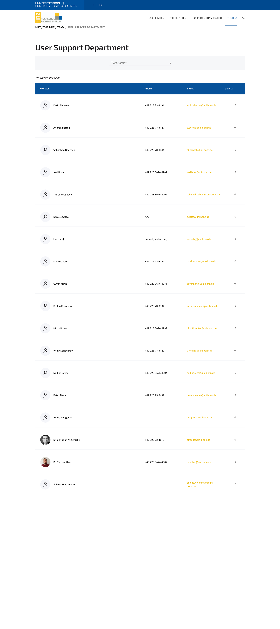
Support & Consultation (207, 17)
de (93, 5)
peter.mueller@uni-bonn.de (201, 395)
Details (229, 88)
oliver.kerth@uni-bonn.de (200, 283)
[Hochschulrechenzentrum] (48, 17)
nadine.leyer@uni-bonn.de (201, 372)
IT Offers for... (178, 17)
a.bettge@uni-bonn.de (199, 127)
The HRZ (232, 17)
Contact (44, 88)
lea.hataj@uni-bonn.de (199, 239)
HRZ (38, 27)
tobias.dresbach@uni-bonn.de (203, 194)
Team (60, 27)
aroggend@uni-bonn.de (199, 417)
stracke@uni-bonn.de (198, 439)
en (100, 5)
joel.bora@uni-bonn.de (199, 172)
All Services (156, 17)
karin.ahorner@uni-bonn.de (201, 105)
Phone (148, 88)
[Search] (170, 63)
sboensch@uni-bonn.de (200, 150)
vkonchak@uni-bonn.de (199, 350)
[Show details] (234, 105)
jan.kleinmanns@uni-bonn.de (202, 306)
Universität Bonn (47, 3)
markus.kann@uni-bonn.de (201, 261)
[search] (242, 20)
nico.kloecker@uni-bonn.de (202, 328)
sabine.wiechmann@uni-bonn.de (200, 484)
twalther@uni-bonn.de (199, 462)
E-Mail (190, 88)
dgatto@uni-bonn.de (198, 216)
